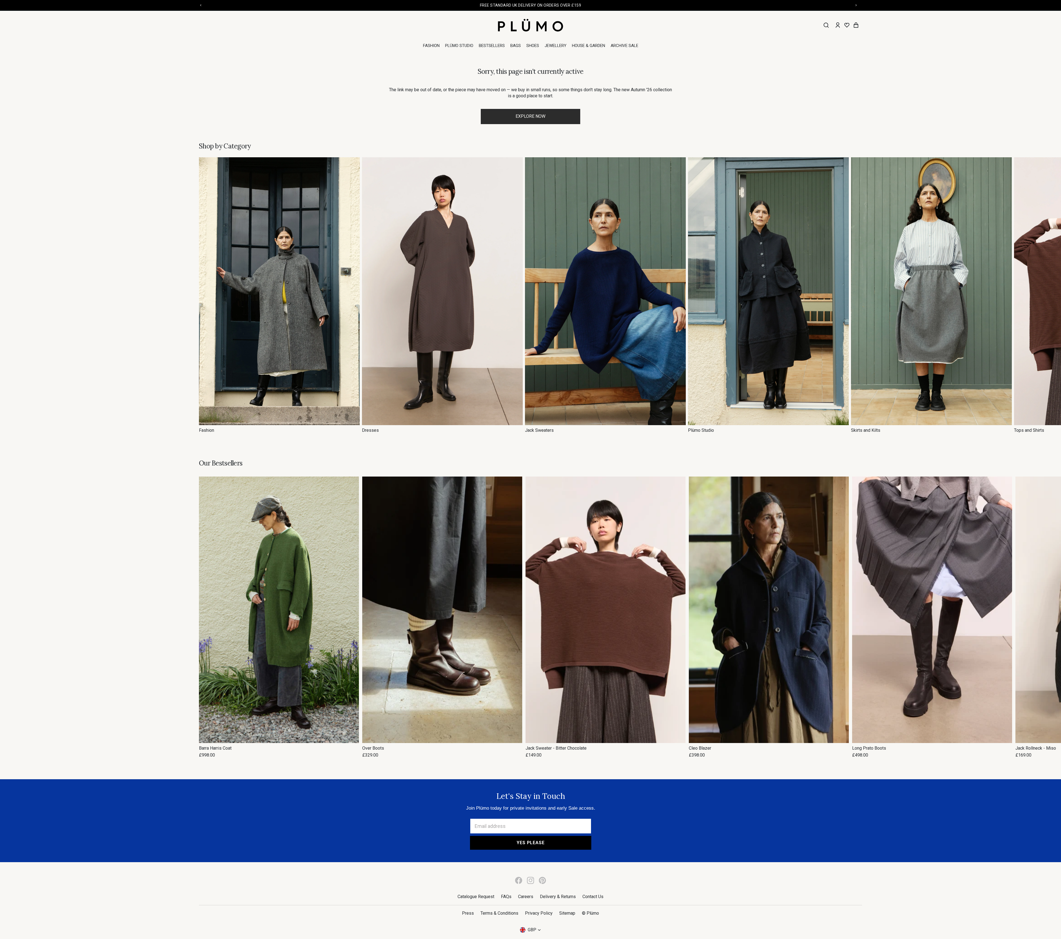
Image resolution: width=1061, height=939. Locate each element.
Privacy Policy (539, 913)
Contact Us (592, 896)
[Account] (838, 25)
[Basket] (856, 25)
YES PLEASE (531, 842)
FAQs (506, 896)
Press (468, 913)
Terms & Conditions (499, 913)
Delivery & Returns (558, 896)
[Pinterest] (542, 880)
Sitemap (567, 913)
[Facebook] (518, 880)
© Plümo (590, 913)
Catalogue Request (476, 896)
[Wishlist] (847, 25)
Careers (525, 896)
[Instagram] (530, 880)
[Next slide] (856, 295)
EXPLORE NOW (530, 116)
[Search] (826, 25)
